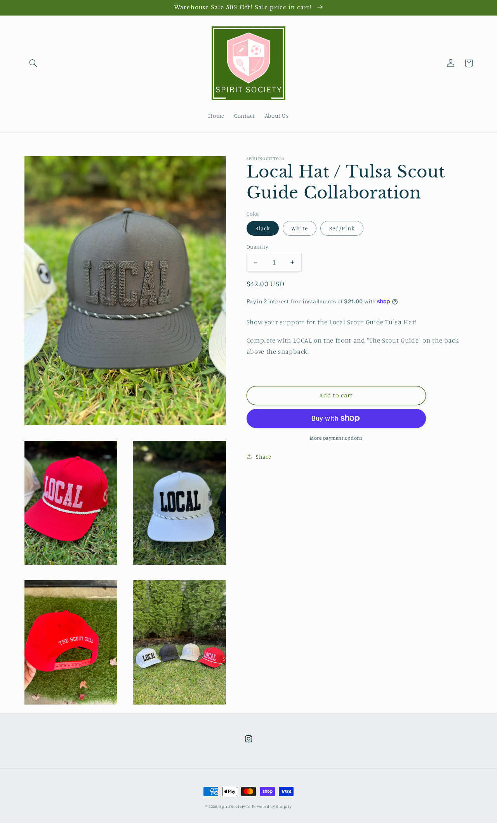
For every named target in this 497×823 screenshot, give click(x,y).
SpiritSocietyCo (234, 806)
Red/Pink (342, 227)
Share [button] (263, 456)
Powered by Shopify (272, 806)
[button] (33, 63)
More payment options (336, 437)
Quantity (257, 246)
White (299, 227)
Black (262, 227)
